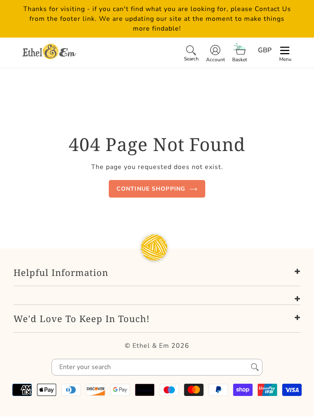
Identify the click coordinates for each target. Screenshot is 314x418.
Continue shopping (151, 189)
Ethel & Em (150, 345)
